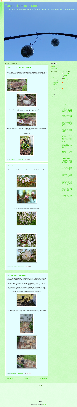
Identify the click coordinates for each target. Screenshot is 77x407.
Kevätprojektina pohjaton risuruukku (20, 67)
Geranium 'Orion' (68, 139)
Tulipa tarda (67, 194)
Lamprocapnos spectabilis (66, 159)
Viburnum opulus (64, 197)
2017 (53, 75)
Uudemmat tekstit (9, 378)
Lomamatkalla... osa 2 (66, 79)
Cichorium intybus (65, 119)
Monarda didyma (69, 163)
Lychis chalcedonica (67, 162)
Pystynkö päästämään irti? (66, 91)
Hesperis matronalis (69, 150)
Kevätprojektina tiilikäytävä (17, 275)
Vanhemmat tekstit (43, 378)
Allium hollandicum (69, 105)
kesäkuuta (54, 78)
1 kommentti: (20, 159)
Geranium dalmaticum (67, 140)
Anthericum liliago (69, 109)
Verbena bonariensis (68, 196)
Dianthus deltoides (67, 125)
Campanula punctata (67, 116)
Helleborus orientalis (67, 149)
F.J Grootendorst (69, 134)
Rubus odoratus (66, 189)
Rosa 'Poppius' (67, 188)
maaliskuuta (55, 92)
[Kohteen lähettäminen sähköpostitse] (25, 159)
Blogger (44, 404)
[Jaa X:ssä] (27, 159)
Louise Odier (66, 161)
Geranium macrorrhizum (65, 142)
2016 (53, 77)
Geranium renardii (65, 145)
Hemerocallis (64, 150)
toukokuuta (55, 80)
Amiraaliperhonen (64, 108)
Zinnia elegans (69, 197)
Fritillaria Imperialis (67, 135)
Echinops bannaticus (69, 128)
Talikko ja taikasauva (67, 78)
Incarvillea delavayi (66, 152)
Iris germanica (69, 153)
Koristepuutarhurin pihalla (66, 74)
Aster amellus (69, 111)
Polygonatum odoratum (65, 178)
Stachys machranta (68, 191)
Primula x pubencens (67, 181)
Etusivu (26, 378)
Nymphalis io (69, 166)
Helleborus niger (67, 147)
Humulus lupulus (67, 151)
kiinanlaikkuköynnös (65, 154)
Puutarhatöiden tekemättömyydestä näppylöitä (66, 84)
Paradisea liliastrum (69, 170)
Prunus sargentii (24, 267)
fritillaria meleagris (64, 137)
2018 (53, 73)
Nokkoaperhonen (64, 166)
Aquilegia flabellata (64, 110)
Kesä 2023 (65, 75)
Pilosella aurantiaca (69, 177)
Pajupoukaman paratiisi (22, 5)
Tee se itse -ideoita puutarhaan (66, 95)
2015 (53, 94)
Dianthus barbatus (67, 124)
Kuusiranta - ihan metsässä (66, 89)
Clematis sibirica (64, 122)
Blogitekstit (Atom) (11, 380)
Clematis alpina (69, 121)
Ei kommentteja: (21, 266)
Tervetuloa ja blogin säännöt (66, 97)
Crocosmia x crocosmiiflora (67, 123)
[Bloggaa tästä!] (26, 159)
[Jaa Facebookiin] (28, 159)
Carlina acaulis (64, 117)
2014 (53, 96)
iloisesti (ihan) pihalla (67, 82)
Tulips (68, 195)
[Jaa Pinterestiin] (29, 159)
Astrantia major (65, 112)
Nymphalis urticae (65, 167)
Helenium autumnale (68, 146)
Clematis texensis (69, 122)
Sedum (67, 190)
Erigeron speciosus (65, 129)
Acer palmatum (65, 104)
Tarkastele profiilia (54, 68)
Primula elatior (67, 180)
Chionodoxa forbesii (69, 118)
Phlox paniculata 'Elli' (68, 173)
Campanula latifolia (69, 115)
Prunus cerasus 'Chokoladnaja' (16, 267)
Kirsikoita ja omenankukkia (17, 166)
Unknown (53, 66)
